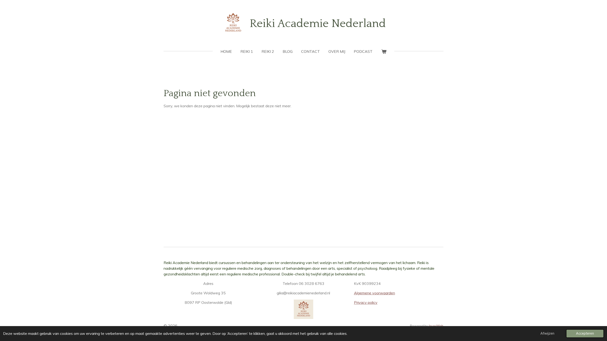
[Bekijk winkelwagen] (383, 51)
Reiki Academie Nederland (318, 23)
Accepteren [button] (585, 333)
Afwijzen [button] (547, 333)
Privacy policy (365, 302)
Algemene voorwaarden (374, 293)
